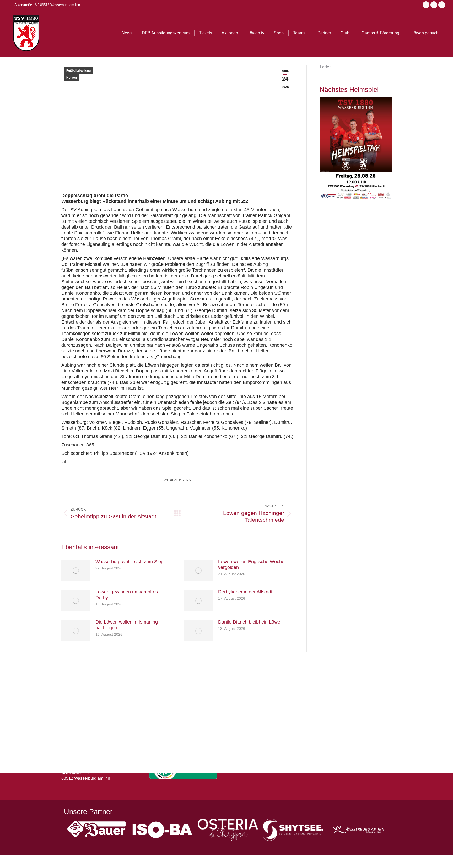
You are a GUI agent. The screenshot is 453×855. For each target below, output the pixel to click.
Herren (71, 78)
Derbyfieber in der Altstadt (245, 591)
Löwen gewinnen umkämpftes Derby (126, 594)
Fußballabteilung (78, 70)
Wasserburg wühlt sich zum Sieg (129, 561)
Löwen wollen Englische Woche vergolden (251, 564)
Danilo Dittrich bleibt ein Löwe (249, 622)
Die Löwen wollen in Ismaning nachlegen (126, 624)
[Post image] (75, 570)
